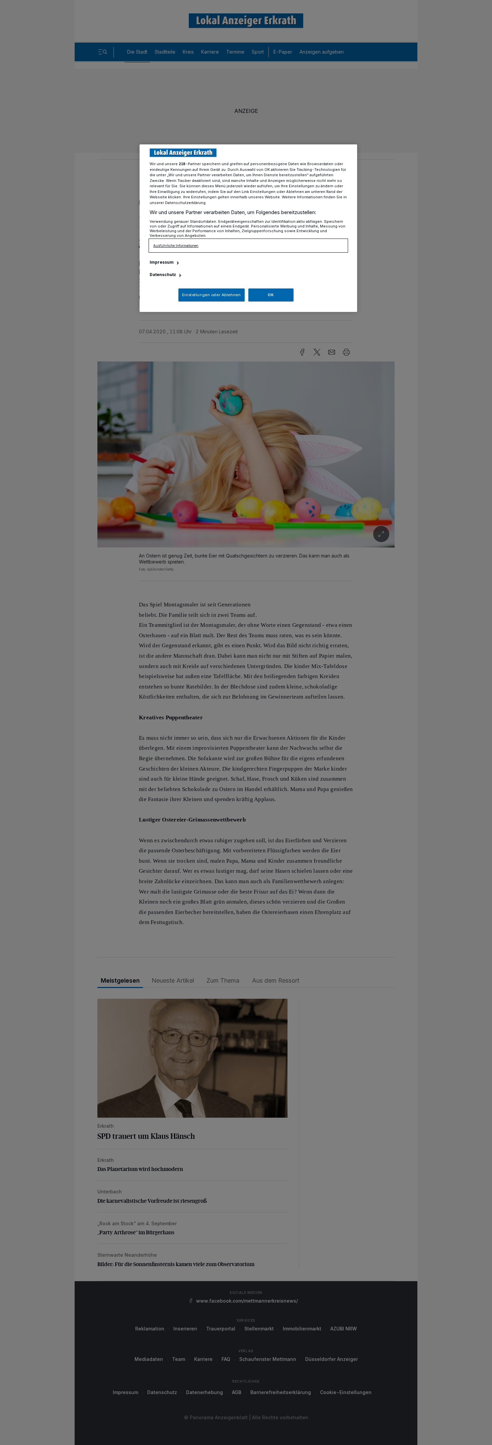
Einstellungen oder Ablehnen (211, 294)
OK (271, 294)
